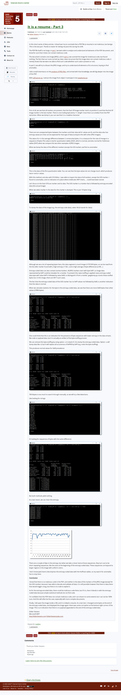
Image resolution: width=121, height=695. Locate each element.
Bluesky (13, 76)
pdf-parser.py (38, 78)
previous (29, 14)
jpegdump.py (82, 78)
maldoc (38, 624)
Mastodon (12, 72)
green (115, 9)
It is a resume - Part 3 (45, 26)
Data (8, 46)
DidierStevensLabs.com (55, 616)
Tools (8, 51)
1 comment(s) (33, 38)
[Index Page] (6, 3)
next (35, 14)
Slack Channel (12, 68)
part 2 (66, 57)
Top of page (114, 670)
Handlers (20, 688)
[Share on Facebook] (105, 33)
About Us (10, 60)
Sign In (107, 3)
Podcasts (10, 37)
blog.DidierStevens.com (37, 616)
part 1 (54, 50)
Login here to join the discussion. (39, 661)
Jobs (8, 42)
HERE (53, 19)
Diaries (9, 33)
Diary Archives (33, 679)
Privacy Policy (29, 688)
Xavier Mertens (97, 9)
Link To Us (6, 688)
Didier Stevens (34, 34)
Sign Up (115, 3)
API (19, 686)
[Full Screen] (99, 33)
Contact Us (10, 56)
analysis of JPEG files (58, 72)
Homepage (10, 28)
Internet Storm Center (20, 3)
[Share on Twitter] (111, 33)
